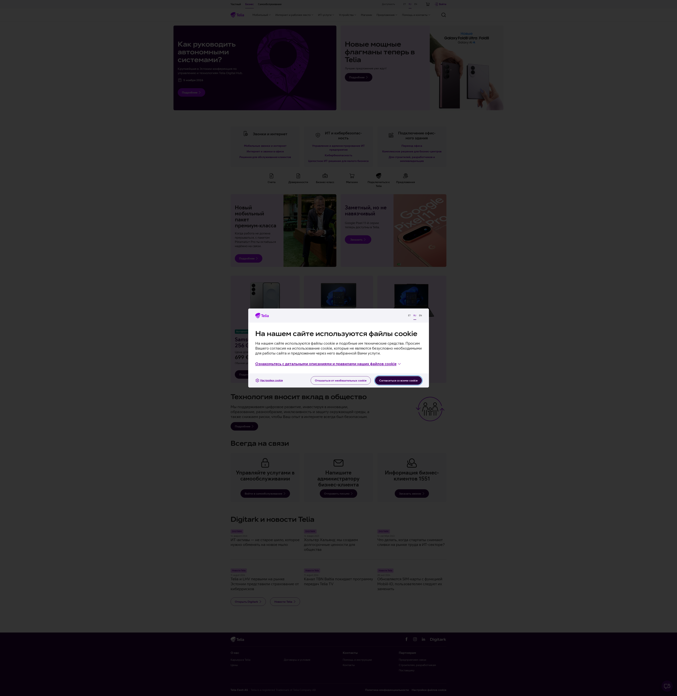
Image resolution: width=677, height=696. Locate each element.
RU (414, 315)
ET (409, 315)
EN (420, 315)
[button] (328, 363)
